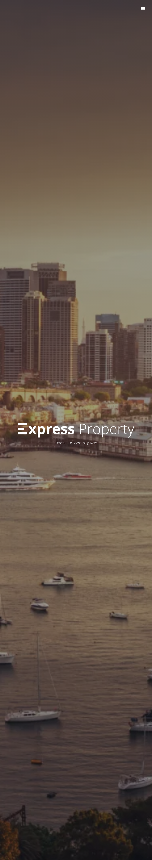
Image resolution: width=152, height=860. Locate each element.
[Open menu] (142, 8)
